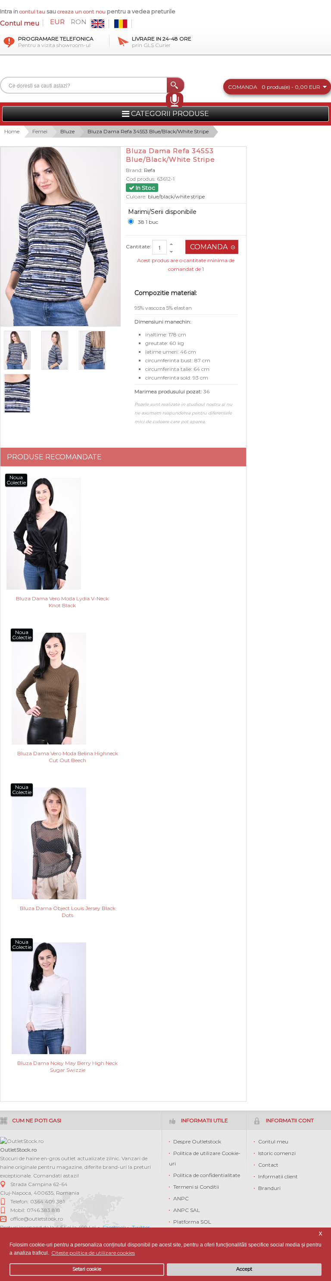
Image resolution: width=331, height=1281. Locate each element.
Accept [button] (244, 1269)
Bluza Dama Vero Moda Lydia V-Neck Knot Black (62, 602)
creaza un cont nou (82, 11)
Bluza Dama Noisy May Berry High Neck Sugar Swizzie (67, 1066)
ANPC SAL (186, 1210)
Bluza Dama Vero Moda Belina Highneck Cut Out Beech (67, 756)
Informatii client (278, 1176)
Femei (39, 131)
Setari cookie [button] (86, 1269)
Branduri (269, 1188)
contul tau (32, 11)
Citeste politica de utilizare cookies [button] (93, 1253)
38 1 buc (148, 222)
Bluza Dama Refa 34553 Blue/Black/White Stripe (148, 131)
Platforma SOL (192, 1221)
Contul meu (19, 23)
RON (79, 22)
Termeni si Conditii (196, 1187)
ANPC (181, 1198)
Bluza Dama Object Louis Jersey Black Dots (68, 911)
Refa (149, 170)
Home (11, 131)
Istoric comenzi (277, 1153)
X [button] (320, 1234)
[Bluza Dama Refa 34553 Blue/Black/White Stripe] (21, 393)
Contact (268, 1165)
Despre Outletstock (197, 1141)
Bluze (67, 131)
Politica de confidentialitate (206, 1175)
